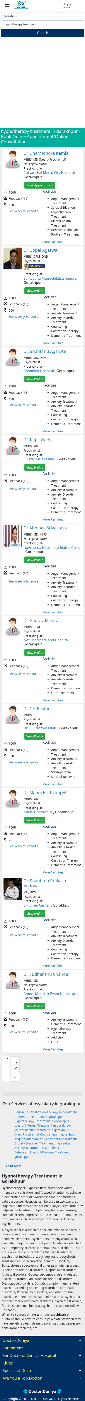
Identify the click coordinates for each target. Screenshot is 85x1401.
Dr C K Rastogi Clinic (40, 728)
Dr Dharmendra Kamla (46, 153)
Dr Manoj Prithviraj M (45, 792)
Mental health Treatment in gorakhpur (41, 1130)
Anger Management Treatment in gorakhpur (45, 1139)
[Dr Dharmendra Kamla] (12, 168)
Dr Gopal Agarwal (41, 250)
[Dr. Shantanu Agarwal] (12, 366)
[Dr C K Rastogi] (12, 723)
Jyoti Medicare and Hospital (46, 640)
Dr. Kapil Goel (37, 439)
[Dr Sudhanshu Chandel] (12, 989)
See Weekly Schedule (23, 211)
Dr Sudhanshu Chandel (46, 974)
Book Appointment (39, 185)
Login (67, 6)
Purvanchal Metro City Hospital (49, 172)
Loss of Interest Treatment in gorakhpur (42, 1125)
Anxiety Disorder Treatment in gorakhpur (43, 1143)
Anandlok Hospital (39, 370)
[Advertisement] (42, 83)
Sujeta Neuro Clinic (39, 459)
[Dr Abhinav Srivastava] (12, 546)
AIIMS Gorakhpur (38, 812)
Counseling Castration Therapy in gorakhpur (45, 1112)
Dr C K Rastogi (38, 708)
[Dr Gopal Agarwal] (12, 268)
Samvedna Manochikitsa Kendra (50, 278)
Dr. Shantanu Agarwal (45, 351)
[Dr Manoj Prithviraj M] (12, 807)
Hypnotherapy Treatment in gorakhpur (41, 1121)
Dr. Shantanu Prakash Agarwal (45, 883)
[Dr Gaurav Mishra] (12, 635)
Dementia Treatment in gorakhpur (38, 1117)
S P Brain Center (37, 905)
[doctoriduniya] (21, 8)
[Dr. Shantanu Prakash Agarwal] (12, 899)
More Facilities (52, 242)
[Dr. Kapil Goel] (12, 454)
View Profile (34, 291)
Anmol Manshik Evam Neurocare (51, 993)
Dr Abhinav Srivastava (45, 528)
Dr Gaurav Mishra (41, 620)
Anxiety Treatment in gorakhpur (37, 1148)
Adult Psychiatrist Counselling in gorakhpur (45, 1134)
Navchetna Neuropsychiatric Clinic (52, 547)
